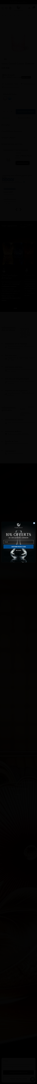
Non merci (18, 550)
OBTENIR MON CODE (18, 547)
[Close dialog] (34, 523)
